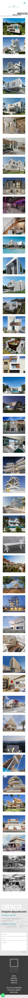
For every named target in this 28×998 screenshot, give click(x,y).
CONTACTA (14, 983)
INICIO (14, 976)
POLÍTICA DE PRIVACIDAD (14, 988)
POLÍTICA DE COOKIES (14, 990)
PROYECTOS (14, 980)
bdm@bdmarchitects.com (8, 924)
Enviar (24, 952)
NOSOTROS (14, 978)
